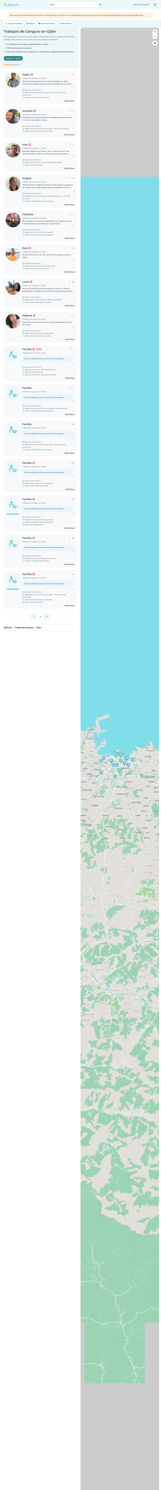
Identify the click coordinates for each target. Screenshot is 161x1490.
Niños (32, 23)
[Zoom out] (155, 36)
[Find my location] (155, 43)
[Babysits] (11, 4)
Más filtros (66, 23)
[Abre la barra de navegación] (155, 4)
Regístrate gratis (13, 58)
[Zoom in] (155, 31)
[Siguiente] (47, 616)
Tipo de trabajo (15, 23)
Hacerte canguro (141, 4)
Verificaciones (48, 23)
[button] (117, 765)
